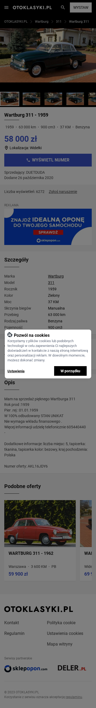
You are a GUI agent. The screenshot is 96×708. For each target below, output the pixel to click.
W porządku (70, 371)
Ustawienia (16, 371)
